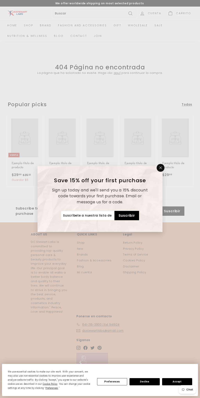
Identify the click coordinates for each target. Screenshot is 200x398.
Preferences (112, 381)
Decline (144, 381)
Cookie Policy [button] (50, 384)
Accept (177, 381)
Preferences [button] (52, 388)
